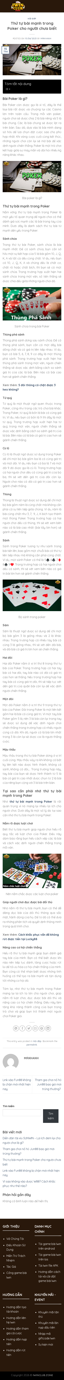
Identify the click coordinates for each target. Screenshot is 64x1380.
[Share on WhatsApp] (16, 1028)
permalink (31, 1044)
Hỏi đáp (32, 18)
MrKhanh (46, 38)
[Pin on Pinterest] (42, 1028)
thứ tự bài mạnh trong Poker (30, 801)
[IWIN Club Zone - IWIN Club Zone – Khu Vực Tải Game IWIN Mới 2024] (29, 6)
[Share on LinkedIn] (48, 1028)
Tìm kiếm (8, 1106)
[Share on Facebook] (22, 1028)
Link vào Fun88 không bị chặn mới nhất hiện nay (17, 1084)
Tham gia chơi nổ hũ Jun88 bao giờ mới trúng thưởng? (48, 1084)
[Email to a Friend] (35, 1028)
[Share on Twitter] (29, 1028)
